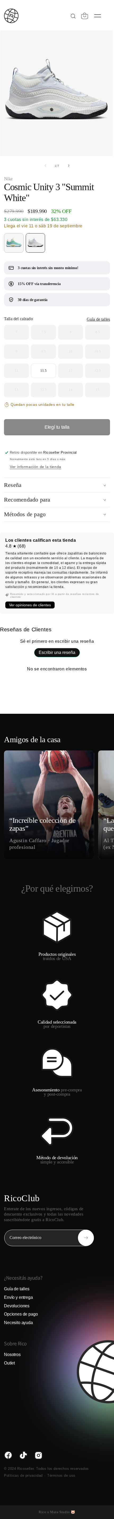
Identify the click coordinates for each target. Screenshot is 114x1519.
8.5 (98, 332)
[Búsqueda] (73, 16)
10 (71, 351)
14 (71, 390)
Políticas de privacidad (23, 1476)
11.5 (43, 368)
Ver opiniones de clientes (30, 605)
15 (98, 390)
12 (71, 371)
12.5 (98, 371)
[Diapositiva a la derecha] (68, 166)
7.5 (44, 332)
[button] (84, 16)
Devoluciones (16, 1306)
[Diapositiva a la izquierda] (45, 166)
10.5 (98, 351)
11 (17, 371)
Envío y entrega (18, 1297)
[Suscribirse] (86, 1238)
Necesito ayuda (18, 1322)
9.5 (44, 351)
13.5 (44, 390)
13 (17, 390)
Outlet (9, 1363)
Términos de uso (61, 1476)
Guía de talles (98, 319)
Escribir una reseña (57, 652)
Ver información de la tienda (35, 467)
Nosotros (12, 1354)
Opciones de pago (21, 1314)
